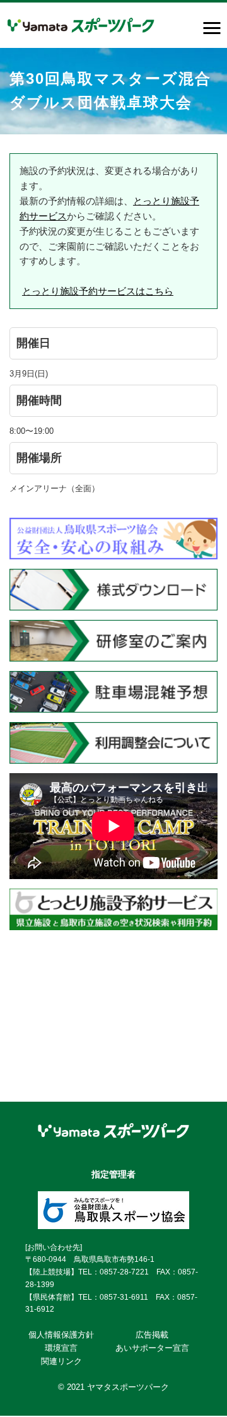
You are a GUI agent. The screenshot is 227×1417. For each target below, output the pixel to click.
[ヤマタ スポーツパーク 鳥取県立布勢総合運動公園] (81, 25)
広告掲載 (152, 1334)
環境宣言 (61, 1348)
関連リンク (61, 1361)
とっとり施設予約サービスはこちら (97, 291)
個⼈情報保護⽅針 (61, 1334)
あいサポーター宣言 (152, 1348)
